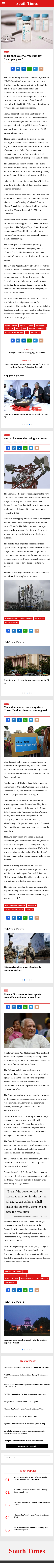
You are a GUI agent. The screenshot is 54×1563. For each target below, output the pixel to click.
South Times (27, 3)
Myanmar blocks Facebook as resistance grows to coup (24, 1424)
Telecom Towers (11, 622)
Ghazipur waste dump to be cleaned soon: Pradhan (23, 1441)
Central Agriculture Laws (15, 1275)
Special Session (42, 1278)
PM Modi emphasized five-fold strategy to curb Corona (25, 1394)
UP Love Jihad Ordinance (14, 909)
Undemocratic (10, 1282)
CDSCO (31, 325)
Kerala (6, 990)
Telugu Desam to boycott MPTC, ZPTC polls (21, 1402)
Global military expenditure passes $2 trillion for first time (26, 1368)
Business (6, 434)
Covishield (9, 328)
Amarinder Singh (11, 618)
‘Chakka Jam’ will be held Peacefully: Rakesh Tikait (24, 1409)
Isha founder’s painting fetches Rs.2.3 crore (20, 1416)
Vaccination (35, 332)
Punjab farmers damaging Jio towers (27, 352)
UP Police (29, 909)
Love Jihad (32, 906)
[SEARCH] (47, 1457)
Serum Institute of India (14, 332)
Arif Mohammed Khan (13, 1271)
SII (27, 332)
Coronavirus (40, 325)
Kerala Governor (11, 1278)
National (6, 52)
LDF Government (27, 1278)
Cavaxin (22, 325)
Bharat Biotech (11, 325)
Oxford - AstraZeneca (37, 328)
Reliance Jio (39, 618)
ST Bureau (9, 63)
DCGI (18, 328)
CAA (25, 1271)
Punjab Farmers (26, 618)
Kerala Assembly (34, 1275)
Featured (6, 703)
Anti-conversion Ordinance (15, 906)
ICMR (24, 328)
